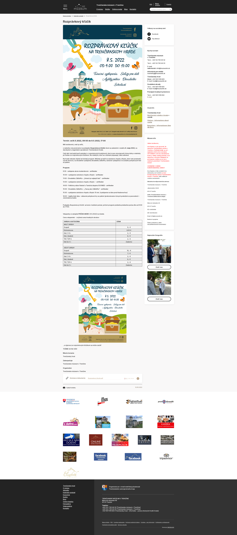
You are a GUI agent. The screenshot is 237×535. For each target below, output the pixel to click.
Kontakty (133, 9)
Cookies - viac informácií (147, 522)
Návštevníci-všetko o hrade (157, 115)
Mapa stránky (157, 4)
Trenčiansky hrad (69, 486)
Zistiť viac (159, 267)
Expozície (66, 495)
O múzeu (99, 9)
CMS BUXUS (170, 527)
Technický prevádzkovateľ (109, 525)
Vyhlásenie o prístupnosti (162, 522)
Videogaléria (67, 506)
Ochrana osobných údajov (132, 522)
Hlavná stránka (67, 16)
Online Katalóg (68, 502)
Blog (125, 9)
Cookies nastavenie (119, 522)
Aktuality (66, 490)
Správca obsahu (122, 525)
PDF (126, 378)
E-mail (149, 97)
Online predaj (117, 9)
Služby (107, 9)
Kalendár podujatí (78, 16)
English (169, 4)
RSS (151, 4)
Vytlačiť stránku (71, 387)
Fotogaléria (67, 504)
